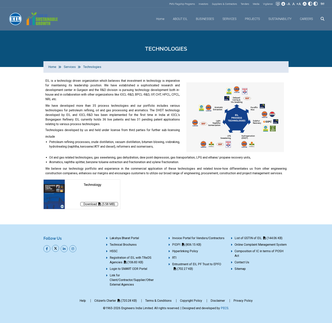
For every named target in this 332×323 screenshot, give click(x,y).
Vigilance (268, 3)
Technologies (92, 67)
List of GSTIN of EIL (258, 238)
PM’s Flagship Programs (182, 3)
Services (70, 67)
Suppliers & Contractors (224, 3)
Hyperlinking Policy (185, 251)
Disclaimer (218, 300)
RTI (174, 257)
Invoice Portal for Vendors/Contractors (198, 238)
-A (288, 4)
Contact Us (242, 262)
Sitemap (240, 269)
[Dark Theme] (315, 4)
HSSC (114, 251)
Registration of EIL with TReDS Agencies (130, 260)
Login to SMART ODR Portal (128, 269)
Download (99, 204)
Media (256, 3)
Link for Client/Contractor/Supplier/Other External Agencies (132, 279)
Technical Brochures (123, 244)
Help (83, 300)
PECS (224, 308)
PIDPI (186, 244)
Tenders (245, 3)
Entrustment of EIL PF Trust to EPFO (196, 266)
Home (160, 19)
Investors (203, 3)
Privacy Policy (243, 300)
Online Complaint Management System (261, 244)
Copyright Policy (191, 300)
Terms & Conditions (158, 300)
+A (298, 4)
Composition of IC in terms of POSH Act (259, 253)
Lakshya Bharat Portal (124, 238)
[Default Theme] (310, 4)
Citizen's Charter (115, 300)
